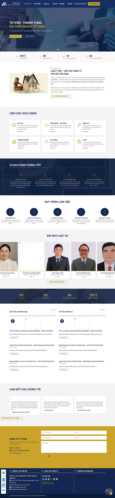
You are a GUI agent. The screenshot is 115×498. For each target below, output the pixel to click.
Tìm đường (3, 476)
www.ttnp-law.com (21, 489)
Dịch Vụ (46, 4)
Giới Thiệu (37, 4)
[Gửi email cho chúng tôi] (51, 479)
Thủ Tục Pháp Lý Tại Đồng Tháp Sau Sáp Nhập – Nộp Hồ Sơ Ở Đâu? (31, 331)
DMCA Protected (48, 483)
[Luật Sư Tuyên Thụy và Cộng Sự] (10, 3)
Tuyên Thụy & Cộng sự (86, 476)
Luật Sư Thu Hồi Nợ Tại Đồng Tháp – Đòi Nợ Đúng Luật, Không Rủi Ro (32, 345)
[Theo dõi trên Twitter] (49, 479)
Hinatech (43, 495)
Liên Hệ (69, 4)
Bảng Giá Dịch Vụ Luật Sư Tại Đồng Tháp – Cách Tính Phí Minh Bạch (32, 361)
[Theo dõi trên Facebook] (43, 479)
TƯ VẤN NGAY (93, 4)
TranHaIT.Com (24, 495)
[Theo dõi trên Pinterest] (54, 479)
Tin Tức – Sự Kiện (58, 4)
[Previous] (4, 29)
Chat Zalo (3, 481)
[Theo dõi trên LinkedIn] (57, 479)
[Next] (110, 29)
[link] (3, 474)
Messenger (3, 487)
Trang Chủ (28, 4)
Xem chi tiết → (15, 337)
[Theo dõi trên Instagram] (46, 479)
